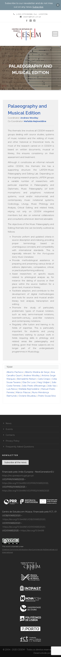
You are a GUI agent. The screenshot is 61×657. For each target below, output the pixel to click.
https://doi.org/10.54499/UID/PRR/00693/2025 (25, 483)
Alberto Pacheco (15, 372)
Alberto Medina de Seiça (37, 372)
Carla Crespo (44, 379)
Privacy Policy (12, 441)
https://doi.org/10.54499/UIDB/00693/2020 (24, 519)
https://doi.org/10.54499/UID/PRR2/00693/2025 (25, 490)
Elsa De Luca (28, 382)
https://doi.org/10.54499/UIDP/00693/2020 (24, 527)
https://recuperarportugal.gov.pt (18, 475)
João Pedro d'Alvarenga (33, 385)
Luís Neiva (12, 389)
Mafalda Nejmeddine (35, 121)
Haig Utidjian (43, 382)
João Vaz (51, 385)
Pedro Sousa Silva (47, 396)
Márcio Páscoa (23, 392)
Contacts (10, 435)
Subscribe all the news (15, 462)
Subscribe (37, 7)
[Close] (58, 5)
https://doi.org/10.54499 (32, 530)
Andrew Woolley (29, 118)
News (8, 423)
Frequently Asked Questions (20, 446)
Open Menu (55, 34)
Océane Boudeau (27, 396)
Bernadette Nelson (26, 379)
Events (9, 429)
